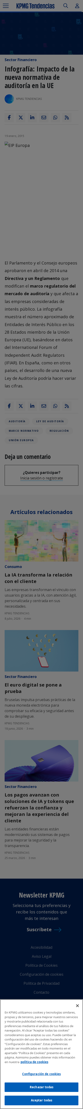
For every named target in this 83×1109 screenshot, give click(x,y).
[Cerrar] (77, 1006)
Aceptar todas (41, 1100)
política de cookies (34, 1062)
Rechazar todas (41, 1087)
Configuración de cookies (41, 1074)
